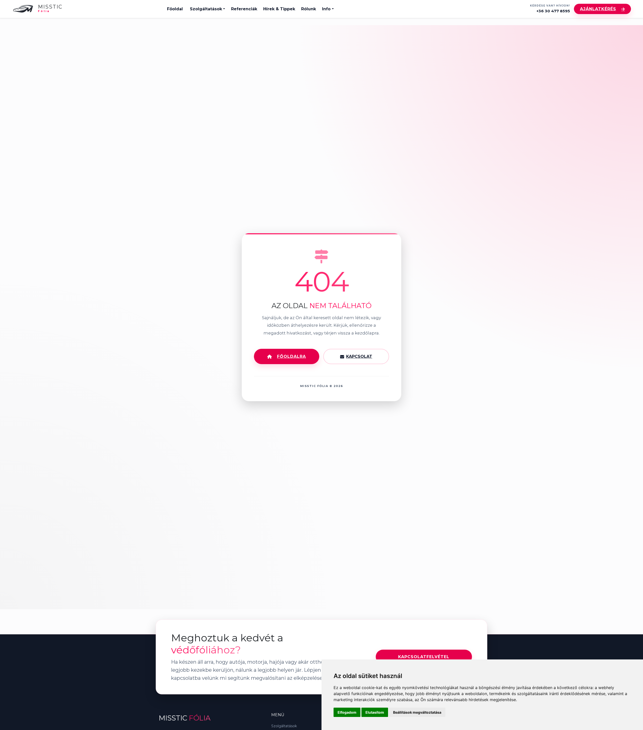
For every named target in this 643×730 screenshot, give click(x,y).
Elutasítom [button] (374, 712)
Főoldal (175, 9)
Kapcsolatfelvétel (423, 656)
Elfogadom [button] (347, 712)
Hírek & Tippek (279, 9)
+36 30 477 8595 (553, 11)
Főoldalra (291, 356)
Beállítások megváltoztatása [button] (417, 712)
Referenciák (244, 9)
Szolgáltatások (206, 9)
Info (326, 9)
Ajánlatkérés (598, 9)
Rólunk (308, 9)
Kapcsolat (359, 356)
